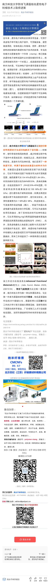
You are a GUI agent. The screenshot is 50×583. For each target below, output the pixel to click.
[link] (13, 579)
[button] (25, 539)
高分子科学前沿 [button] (27, 12)
